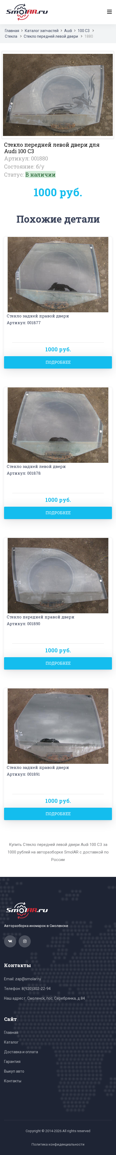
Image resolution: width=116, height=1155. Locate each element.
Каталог (11, 1042)
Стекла (11, 36)
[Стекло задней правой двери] (58, 274)
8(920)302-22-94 (36, 988)
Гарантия (12, 1061)
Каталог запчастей (42, 31)
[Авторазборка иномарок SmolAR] (26, 12)
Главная (12, 31)
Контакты (12, 1081)
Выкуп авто (14, 1071)
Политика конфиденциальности (58, 1144)
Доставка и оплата (21, 1052)
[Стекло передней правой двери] (58, 575)
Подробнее (58, 362)
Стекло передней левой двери (51, 36)
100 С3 (84, 31)
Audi (68, 31)
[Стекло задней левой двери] (58, 424)
